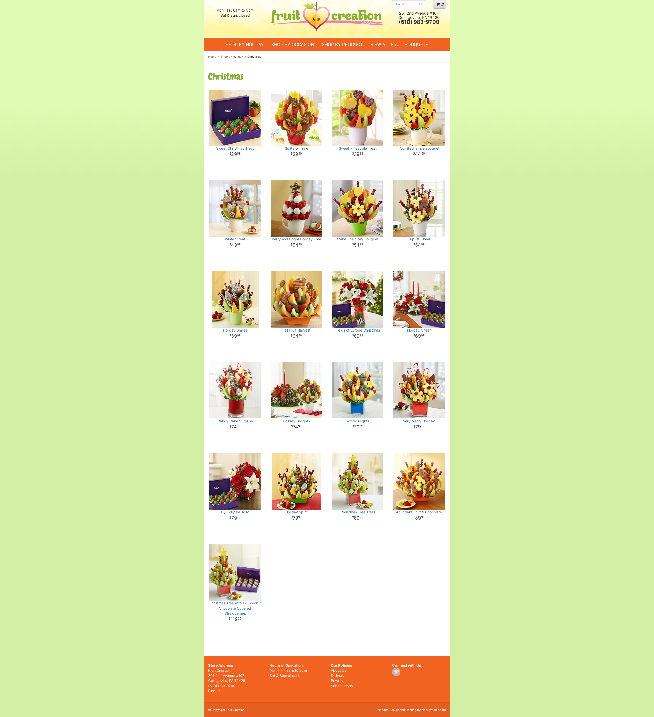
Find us (214, 691)
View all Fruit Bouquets (399, 44)
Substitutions (342, 685)
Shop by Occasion (292, 44)
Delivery (337, 675)
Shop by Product (342, 44)
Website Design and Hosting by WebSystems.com (411, 710)
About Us (338, 670)
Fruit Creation (327, 18)
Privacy (337, 680)
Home (212, 56)
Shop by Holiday (245, 44)
